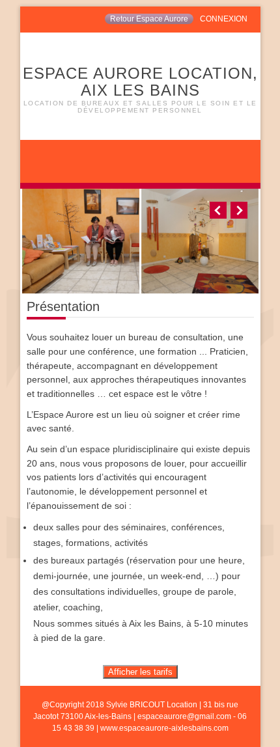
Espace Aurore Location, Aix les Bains (140, 89)
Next (239, 210)
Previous (218, 210)
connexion (223, 18)
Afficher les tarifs (140, 672)
